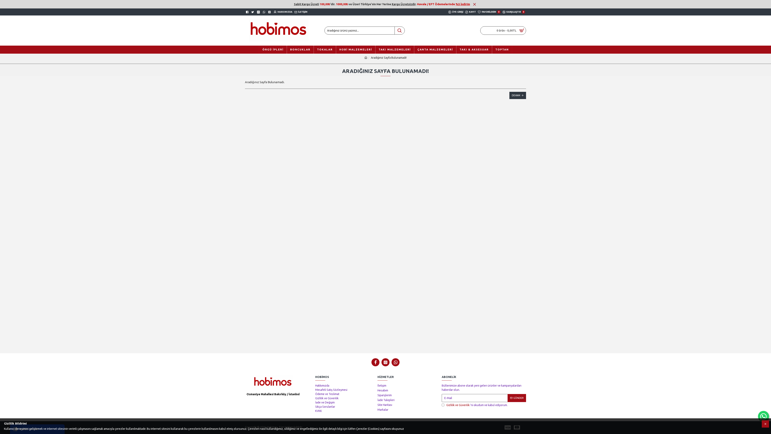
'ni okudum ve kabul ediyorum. (477, 405)
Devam (516, 95)
